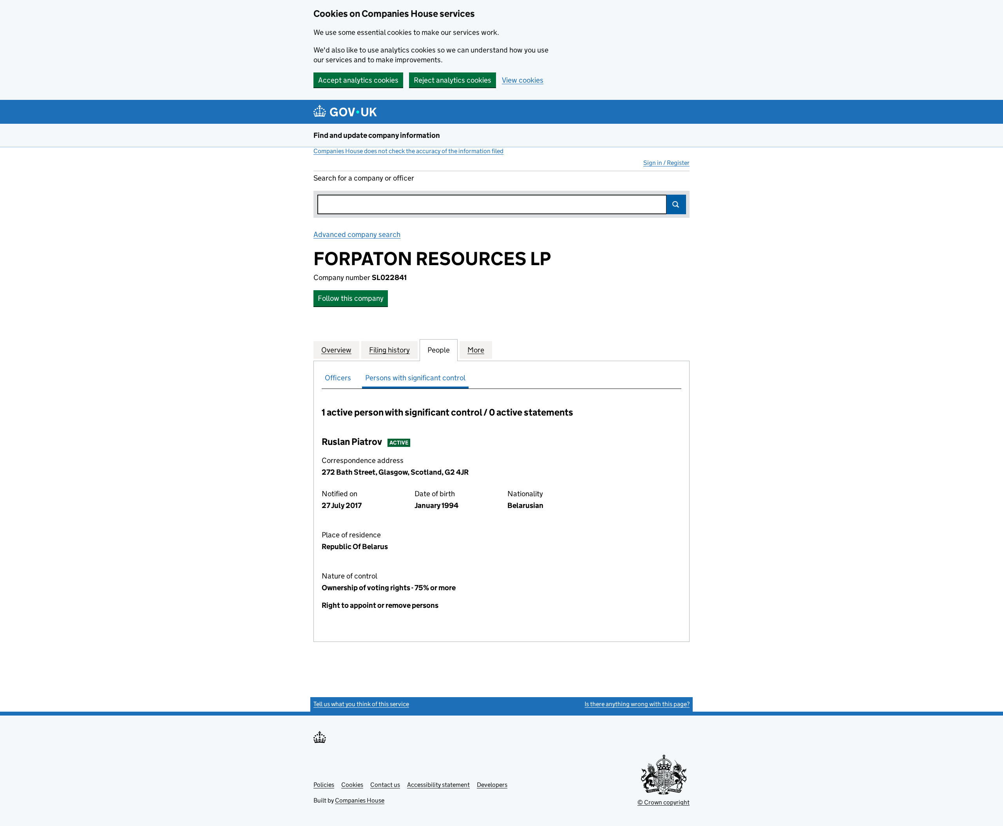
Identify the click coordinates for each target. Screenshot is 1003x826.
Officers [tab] (338, 377)
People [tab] (438, 349)
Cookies (352, 784)
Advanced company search (356, 234)
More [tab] (475, 349)
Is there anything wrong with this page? (637, 704)
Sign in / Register (666, 162)
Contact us (385, 784)
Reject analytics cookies (452, 80)
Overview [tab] (336, 349)
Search (676, 204)
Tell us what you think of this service (361, 704)
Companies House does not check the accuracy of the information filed (408, 151)
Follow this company (351, 298)
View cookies (522, 80)
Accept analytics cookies (358, 80)
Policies (323, 784)
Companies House (359, 800)
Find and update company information (376, 135)
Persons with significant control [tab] (415, 377)
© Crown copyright (663, 802)
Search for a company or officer (363, 178)
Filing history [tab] (389, 349)
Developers (492, 784)
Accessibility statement (438, 784)
